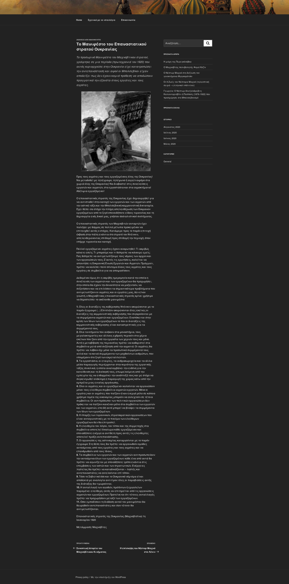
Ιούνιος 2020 (170, 138)
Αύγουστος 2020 (172, 126)
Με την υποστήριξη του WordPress (108, 577)
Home (79, 19)
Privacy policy (82, 577)
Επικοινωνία (128, 19)
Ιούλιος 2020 (170, 132)
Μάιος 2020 (170, 143)
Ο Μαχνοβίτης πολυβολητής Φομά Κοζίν (185, 67)
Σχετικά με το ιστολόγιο (101, 19)
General (167, 161)
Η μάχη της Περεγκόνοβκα (177, 61)
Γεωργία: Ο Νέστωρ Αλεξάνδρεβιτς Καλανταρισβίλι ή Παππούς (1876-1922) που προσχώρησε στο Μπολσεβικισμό (187, 94)
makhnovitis (95, 40)
